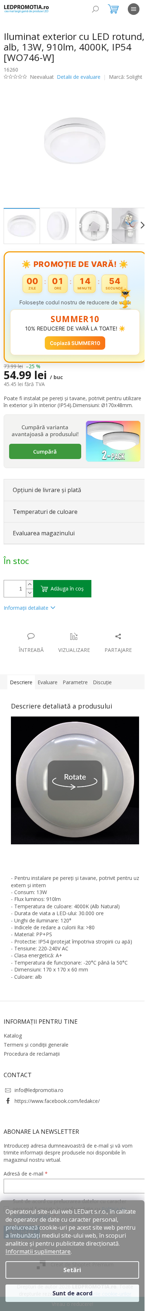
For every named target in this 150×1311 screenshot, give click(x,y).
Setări (72, 1270)
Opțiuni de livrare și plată (47, 498)
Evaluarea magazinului (44, 541)
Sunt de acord (72, 1293)
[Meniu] (133, 9)
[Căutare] (95, 9)
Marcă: (29, 83)
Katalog (13, 1043)
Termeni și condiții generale (36, 1053)
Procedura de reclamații (32, 1062)
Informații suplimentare (38, 1251)
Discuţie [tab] (102, 690)
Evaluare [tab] (48, 690)
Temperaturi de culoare (45, 520)
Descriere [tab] (21, 690)
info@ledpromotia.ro (39, 1098)
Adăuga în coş (67, 596)
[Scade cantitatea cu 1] (29, 601)
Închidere (57, 636)
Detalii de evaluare (78, 76)
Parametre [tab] (75, 690)
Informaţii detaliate (26, 616)
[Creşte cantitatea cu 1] (29, 593)
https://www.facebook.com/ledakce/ (57, 1108)
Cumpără (43, 460)
